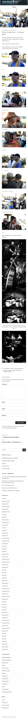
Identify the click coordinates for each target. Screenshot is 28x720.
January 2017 (5, 535)
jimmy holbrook (16, 370)
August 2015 (5, 567)
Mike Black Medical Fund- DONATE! (10, 458)
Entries (4, 702)
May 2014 (4, 607)
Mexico (3, 665)
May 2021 (4, 498)
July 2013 (4, 633)
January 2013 (5, 649)
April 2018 (4, 517)
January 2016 (5, 556)
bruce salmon (8, 370)
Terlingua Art (5, 676)
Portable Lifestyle (6, 670)
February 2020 (5, 504)
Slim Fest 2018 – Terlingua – (14, 490)
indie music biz (5, 662)
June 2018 (4, 514)
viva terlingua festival (6, 691)
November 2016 (5, 541)
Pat (16, 30)
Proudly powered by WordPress (9, 716)
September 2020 (6, 501)
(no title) (4, 463)
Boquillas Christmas (6, 657)
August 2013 (5, 631)
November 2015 (5, 562)
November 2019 (5, 506)
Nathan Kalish (8, 371)
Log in (3, 700)
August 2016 (5, 543)
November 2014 (5, 591)
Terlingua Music (10, 2)
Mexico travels (5, 668)
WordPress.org (5, 707)
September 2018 (6, 511)
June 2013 (4, 636)
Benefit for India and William (8, 460)
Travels (3, 686)
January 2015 (5, 586)
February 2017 (5, 533)
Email (3, 408)
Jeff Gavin (4, 490)
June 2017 (4, 527)
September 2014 (6, 596)
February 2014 (5, 615)
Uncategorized (5, 689)
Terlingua (4, 673)
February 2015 (5, 583)
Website (4, 415)
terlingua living (8, 368)
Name (4, 402)
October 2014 (5, 593)
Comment (4, 384)
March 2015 (4, 580)
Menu (14, 7)
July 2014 (4, 601)
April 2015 (4, 578)
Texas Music (4, 684)
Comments (5, 705)
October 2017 (5, 525)
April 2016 (4, 551)
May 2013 (4, 638)
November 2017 (5, 522)
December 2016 (5, 538)
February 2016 (5, 554)
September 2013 (6, 628)
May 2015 (4, 575)
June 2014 (4, 604)
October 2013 (5, 625)
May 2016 (4, 548)
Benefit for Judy (5, 466)
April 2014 (4, 609)
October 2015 (5, 564)
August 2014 (5, 599)
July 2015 (4, 570)
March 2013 (4, 644)
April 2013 (4, 641)
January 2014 (5, 617)
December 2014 (5, 588)
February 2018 (5, 519)
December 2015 (5, 559)
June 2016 (4, 546)
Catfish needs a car (10, 485)
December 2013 (5, 620)
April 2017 (4, 530)
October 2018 (5, 509)
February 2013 (5, 646)
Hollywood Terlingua (6, 660)
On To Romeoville (6, 468)
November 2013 (5, 623)
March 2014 (4, 612)
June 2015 (4, 572)
